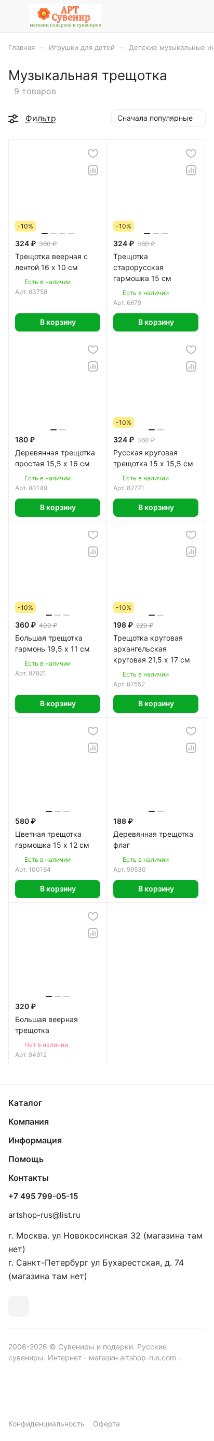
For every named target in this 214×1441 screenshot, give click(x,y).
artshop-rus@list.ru (44, 1215)
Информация (35, 1140)
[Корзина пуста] (197, 16)
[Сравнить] (93, 170)
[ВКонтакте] (18, 1306)
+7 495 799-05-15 (43, 1196)
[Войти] (177, 16)
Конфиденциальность (46, 1423)
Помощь (26, 1159)
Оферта (106, 1423)
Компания (28, 1121)
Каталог (25, 1103)
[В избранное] (93, 153)
